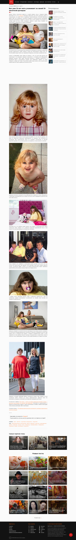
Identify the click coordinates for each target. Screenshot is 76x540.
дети (21, 6)
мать (23, 424)
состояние (20, 426)
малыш (19, 424)
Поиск (61, 1)
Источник (10, 412)
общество (35, 421)
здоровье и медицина (26, 421)
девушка (21, 15)
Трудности (26, 426)
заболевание (43, 423)
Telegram (25, 416)
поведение (41, 424)
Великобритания (16, 423)
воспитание (23, 423)
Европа (18, 421)
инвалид (15, 424)
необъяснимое (34, 424)
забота (10, 424)
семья (15, 426)
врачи (28, 423)
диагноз (37, 423)
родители (11, 426)
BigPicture (16, 6)
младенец (27, 424)
